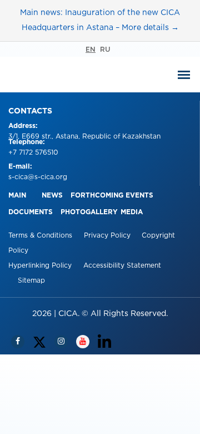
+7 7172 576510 (33, 153)
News (52, 196)
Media (132, 212)
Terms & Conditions (41, 236)
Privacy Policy (108, 236)
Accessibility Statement (122, 266)
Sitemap (31, 281)
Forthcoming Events (112, 196)
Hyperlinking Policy (41, 266)
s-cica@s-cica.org (37, 177)
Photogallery (89, 212)
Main (17, 196)
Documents (30, 212)
